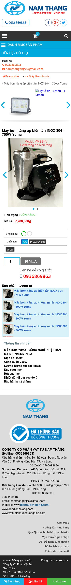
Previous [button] (2, 104)
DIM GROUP (60, 560)
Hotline (60, 581)
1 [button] (34, 209)
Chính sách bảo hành (56, 546)
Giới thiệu (63, 523)
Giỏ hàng (13, 581)
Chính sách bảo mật (57, 551)
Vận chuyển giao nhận (55, 537)
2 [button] (37, 209)
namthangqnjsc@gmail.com (24, 69)
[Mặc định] (23, 233)
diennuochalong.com (34, 505)
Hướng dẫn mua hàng (56, 527)
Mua (32, 261)
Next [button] (68, 104)
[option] (21, 105)
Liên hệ (37, 581)
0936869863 (17, 22)
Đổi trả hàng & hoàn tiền (54, 541)
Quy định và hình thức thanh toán (48, 532)
